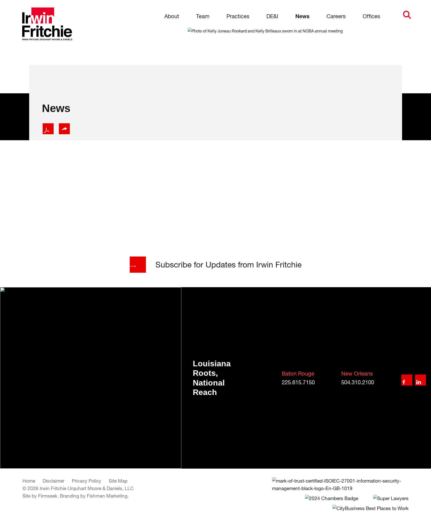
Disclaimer (53, 481)
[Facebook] (406, 380)
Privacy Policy (86, 481)
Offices (371, 16)
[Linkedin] (420, 380)
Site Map (118, 481)
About (171, 16)
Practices (237, 16)
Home (28, 481)
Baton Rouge (298, 373)
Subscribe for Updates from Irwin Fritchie (228, 264)
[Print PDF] (48, 128)
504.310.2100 (357, 382)
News (302, 16)
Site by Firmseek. (40, 496)
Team (203, 16)
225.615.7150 (298, 382)
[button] (64, 128)
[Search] (407, 15)
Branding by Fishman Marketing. (94, 496)
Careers (336, 16)
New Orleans (357, 373)
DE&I (272, 16)
